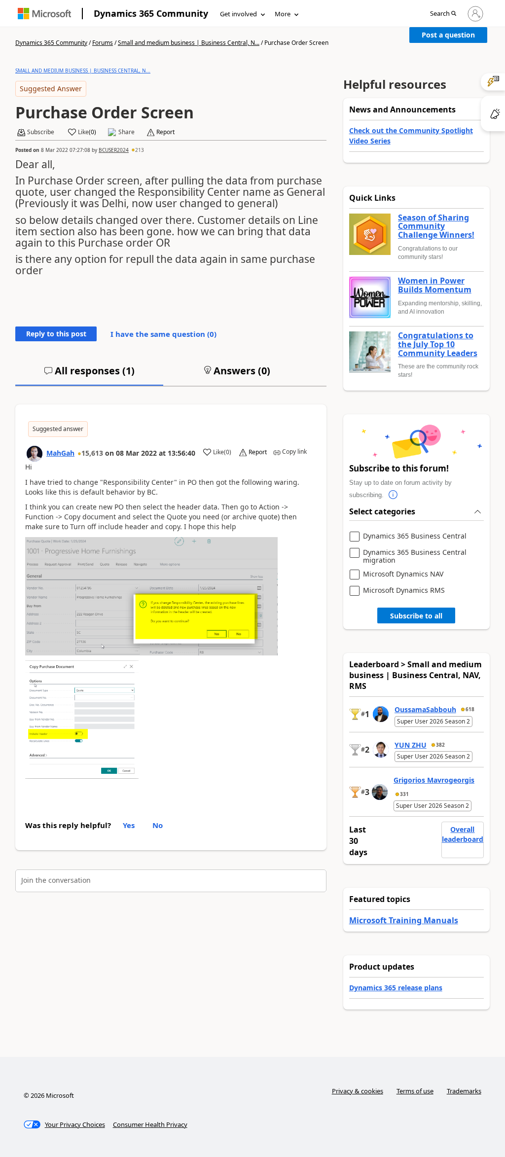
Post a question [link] (448, 34)
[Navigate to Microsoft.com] (44, 13)
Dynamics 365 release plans (395, 987)
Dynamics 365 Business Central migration (415, 556)
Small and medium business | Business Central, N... (188, 42)
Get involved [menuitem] (238, 13)
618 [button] (470, 709)
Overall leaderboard (462, 834)
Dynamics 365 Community (151, 13)
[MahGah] (34, 454)
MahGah (60, 453)
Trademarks (464, 1090)
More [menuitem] (282, 13)
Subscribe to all (416, 615)
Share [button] (126, 132)
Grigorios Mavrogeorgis (434, 780)
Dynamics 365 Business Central (415, 536)
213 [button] (139, 149)
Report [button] (165, 132)
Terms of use (415, 1090)
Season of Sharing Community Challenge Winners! (436, 227)
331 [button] (404, 794)
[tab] (89, 375)
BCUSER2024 (114, 149)
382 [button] (440, 744)
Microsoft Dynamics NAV (403, 574)
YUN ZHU (411, 745)
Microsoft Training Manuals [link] (403, 920)
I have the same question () (163, 334)
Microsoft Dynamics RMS (404, 590)
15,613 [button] (92, 453)
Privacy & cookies (357, 1090)
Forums (102, 42)
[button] (443, 14)
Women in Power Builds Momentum (434, 285)
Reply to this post (56, 333)
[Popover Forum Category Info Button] (393, 495)
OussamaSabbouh (425, 709)
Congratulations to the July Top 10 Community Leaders (437, 344)
